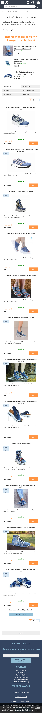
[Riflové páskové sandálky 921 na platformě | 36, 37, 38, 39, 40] (21, 288)
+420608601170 (21, 696)
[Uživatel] (29, 3)
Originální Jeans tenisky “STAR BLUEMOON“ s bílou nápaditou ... (21, 150)
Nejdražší (7, 90)
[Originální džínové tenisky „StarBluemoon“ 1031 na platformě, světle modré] (8, 76)
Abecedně (26, 94)
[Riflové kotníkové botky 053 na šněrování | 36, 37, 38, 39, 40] (21, 540)
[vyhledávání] (34, 3)
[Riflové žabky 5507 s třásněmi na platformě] (8, 63)
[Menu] (2, 2)
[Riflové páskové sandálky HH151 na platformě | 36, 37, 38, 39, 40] (21, 246)
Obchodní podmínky (21, 677)
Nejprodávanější (28, 90)
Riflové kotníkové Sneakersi (21, 443)
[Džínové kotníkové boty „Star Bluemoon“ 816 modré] (8, 50)
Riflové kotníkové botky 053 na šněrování (21, 527)
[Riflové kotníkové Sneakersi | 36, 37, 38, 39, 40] (21, 456)
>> (37, 100)
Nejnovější (7, 94)
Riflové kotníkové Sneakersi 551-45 (21, 191)
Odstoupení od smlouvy (21, 682)
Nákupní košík (21, 675)
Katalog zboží (21, 673)
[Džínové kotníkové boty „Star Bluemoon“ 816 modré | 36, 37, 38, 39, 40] (21, 498)
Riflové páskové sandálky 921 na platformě (21, 275)
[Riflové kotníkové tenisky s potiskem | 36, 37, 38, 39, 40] (20, 330)
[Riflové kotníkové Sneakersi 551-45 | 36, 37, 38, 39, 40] (21, 204)
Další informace (27, 710)
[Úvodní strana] (7, 3)
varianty (33, 143)
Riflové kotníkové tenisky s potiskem (21, 317)
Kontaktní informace (21, 679)
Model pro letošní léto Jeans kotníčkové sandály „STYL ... (21, 360)
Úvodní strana (21, 670)
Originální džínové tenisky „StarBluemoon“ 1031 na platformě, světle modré (24, 74)
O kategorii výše (8, 30)
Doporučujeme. (9, 86)
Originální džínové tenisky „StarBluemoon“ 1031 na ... (21, 570)
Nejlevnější (26, 86)
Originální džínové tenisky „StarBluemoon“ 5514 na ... (21, 108)
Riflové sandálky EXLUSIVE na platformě (21, 233)
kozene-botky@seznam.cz (21, 701)
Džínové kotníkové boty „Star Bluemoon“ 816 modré (21, 486)
